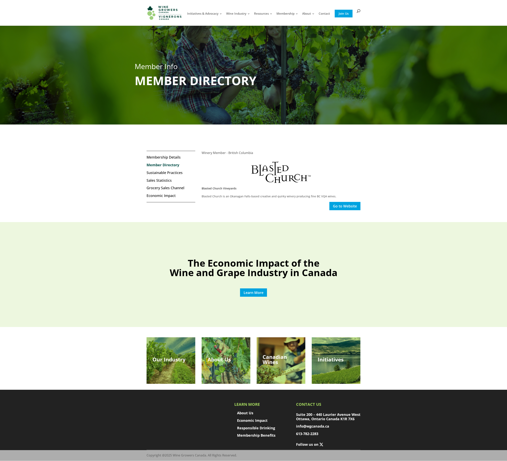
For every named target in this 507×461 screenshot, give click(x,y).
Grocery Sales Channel (165, 188)
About (306, 13)
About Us (245, 413)
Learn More (253, 292)
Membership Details (164, 157)
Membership (285, 13)
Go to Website (345, 206)
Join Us (344, 13)
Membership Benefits (256, 435)
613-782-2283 (307, 433)
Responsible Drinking (256, 428)
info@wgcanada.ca (312, 426)
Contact (324, 13)
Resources (261, 13)
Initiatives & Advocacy (202, 13)
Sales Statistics (159, 180)
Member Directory (163, 165)
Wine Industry (236, 13)
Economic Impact (161, 195)
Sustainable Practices (165, 172)
